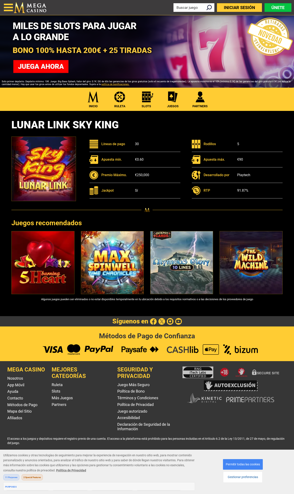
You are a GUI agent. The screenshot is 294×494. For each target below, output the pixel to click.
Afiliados (14, 418)
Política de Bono (131, 391)
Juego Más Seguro (133, 384)
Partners (59, 404)
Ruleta (119, 106)
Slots (146, 106)
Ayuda (12, 391)
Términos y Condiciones (137, 398)
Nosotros (15, 378)
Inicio (93, 106)
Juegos (173, 106)
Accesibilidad (128, 417)
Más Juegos (62, 398)
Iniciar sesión (239, 7)
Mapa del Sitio (19, 411)
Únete (278, 7)
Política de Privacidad (135, 404)
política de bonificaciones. (115, 84)
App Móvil (15, 385)
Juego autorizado (132, 411)
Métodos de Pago (22, 404)
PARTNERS (200, 106)
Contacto (15, 398)
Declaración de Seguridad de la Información (143, 426)
